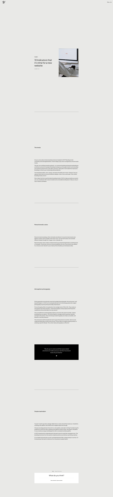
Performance (59, 471)
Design (56, 471)
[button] (56, 480)
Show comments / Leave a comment (56, 480)
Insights (36, 56)
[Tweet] (56, 355)
